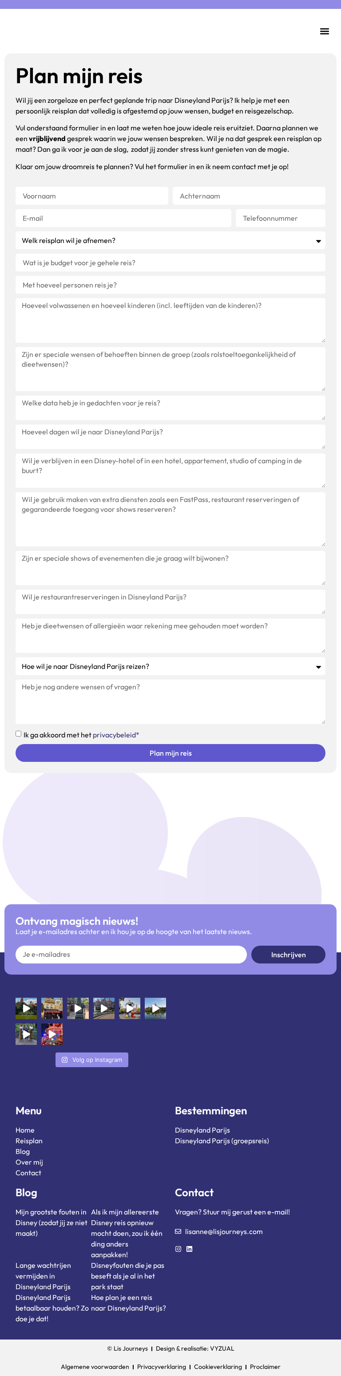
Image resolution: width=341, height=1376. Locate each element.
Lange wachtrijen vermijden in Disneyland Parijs (43, 1276)
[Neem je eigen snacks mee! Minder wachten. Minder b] (77, 1008)
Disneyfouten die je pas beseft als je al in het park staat (127, 1276)
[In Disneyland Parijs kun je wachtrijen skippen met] (129, 1008)
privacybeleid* (116, 734)
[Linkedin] (189, 1249)
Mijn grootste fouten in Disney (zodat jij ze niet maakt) (51, 1222)
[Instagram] (178, 1249)
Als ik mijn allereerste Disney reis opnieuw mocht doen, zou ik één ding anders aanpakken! (127, 1233)
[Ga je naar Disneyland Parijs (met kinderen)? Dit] (26, 1034)
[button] (324, 31)
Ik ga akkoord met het (81, 734)
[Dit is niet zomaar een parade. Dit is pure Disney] (52, 1034)
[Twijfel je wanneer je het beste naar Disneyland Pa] (155, 1008)
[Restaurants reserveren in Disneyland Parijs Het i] (52, 1008)
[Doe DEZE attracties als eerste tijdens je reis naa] (26, 1008)
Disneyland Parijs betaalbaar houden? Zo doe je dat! (52, 1308)
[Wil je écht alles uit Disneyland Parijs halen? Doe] (104, 1008)
